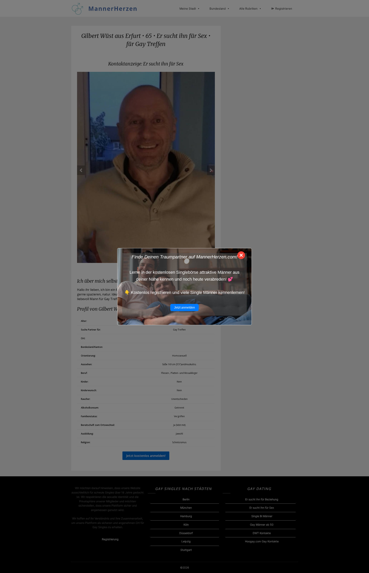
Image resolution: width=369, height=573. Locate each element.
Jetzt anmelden (184, 307)
